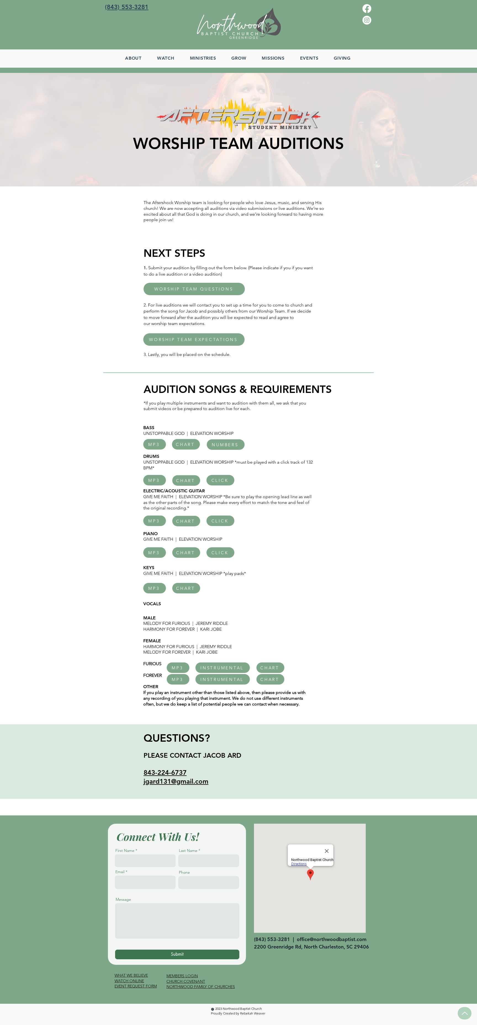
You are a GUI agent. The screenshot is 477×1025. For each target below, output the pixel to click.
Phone (184, 872)
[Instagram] (366, 20)
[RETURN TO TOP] (464, 1013)
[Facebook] (366, 8)
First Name (124, 850)
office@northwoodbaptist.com (332, 939)
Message (123, 899)
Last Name (188, 850)
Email (119, 872)
